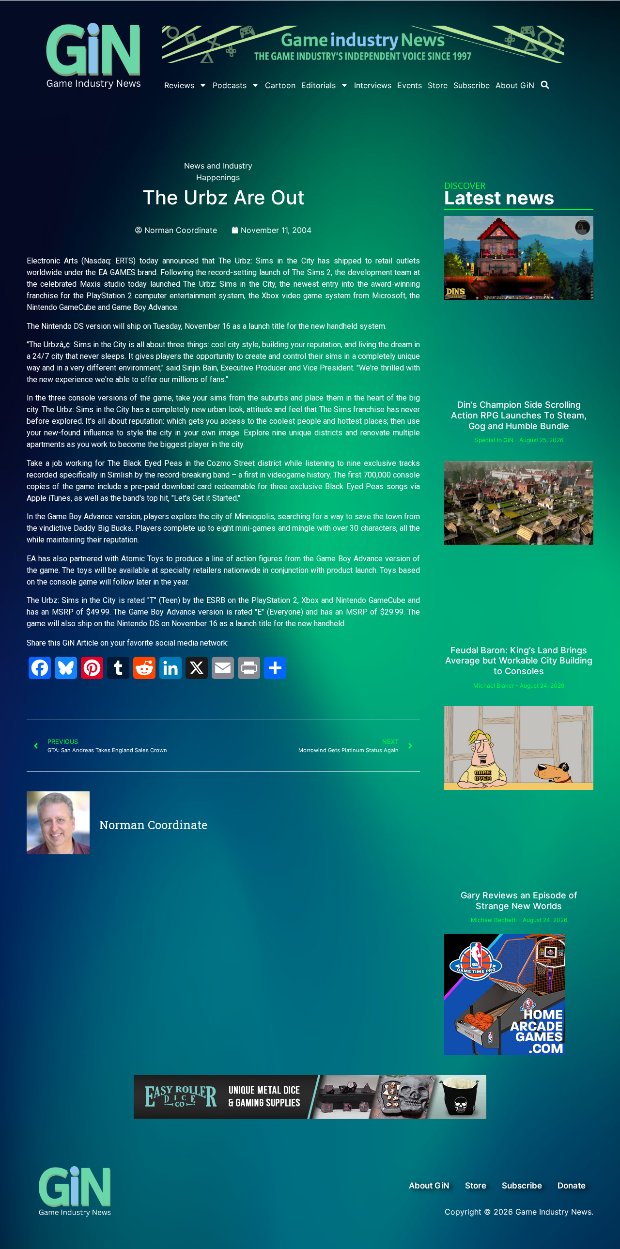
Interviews (372, 85)
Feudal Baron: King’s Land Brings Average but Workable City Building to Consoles (518, 660)
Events (409, 85)
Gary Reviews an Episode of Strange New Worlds (519, 900)
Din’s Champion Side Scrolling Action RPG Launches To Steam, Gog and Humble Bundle (519, 415)
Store (438, 85)
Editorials (318, 85)
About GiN (515, 85)
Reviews (179, 85)
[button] (545, 85)
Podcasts (230, 85)
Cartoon (280, 85)
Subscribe (471, 85)
